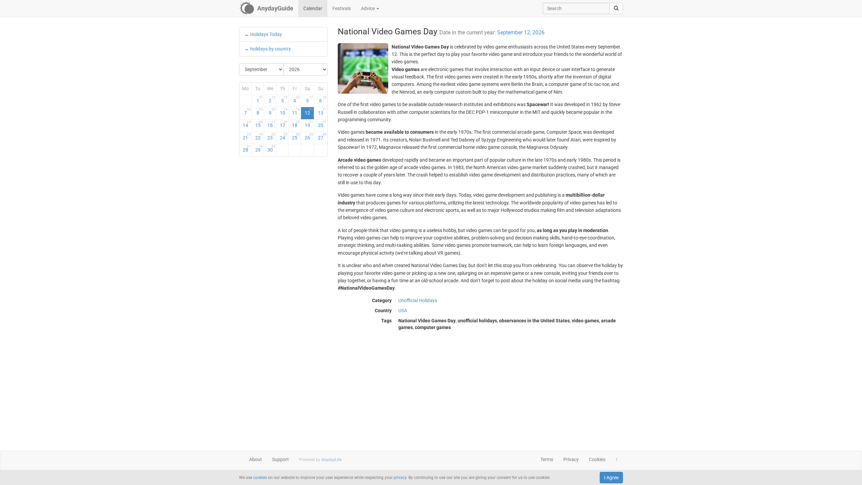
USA (402, 310)
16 (271, 124)
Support (280, 459)
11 (296, 111)
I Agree (611, 477)
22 (259, 136)
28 (247, 148)
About (255, 459)
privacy (400, 477)
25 (296, 136)
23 (271, 136)
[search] (616, 8)
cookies (260, 477)
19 (309, 124)
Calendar (312, 8)
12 (309, 111)
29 (259, 148)
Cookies (597, 459)
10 (284, 111)
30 (271, 148)
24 (284, 136)
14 (247, 124)
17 (284, 124)
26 (309, 136)
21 (247, 136)
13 (322, 111)
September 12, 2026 (520, 32)
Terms (546, 459)
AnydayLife (331, 459)
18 (296, 124)
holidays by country (270, 49)
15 (259, 124)
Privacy (571, 459)
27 (322, 136)
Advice (368, 8)
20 (322, 124)
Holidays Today (266, 34)
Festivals (341, 8)
